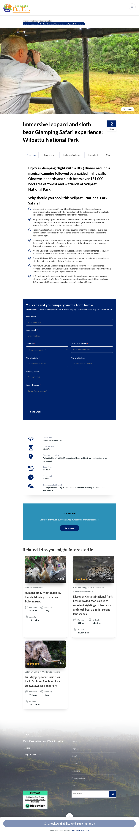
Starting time (48, 446)
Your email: (32, 330)
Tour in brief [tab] (49, 155)
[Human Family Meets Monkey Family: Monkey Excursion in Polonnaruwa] (45, 569)
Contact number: (79, 343)
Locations (76, 771)
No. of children (78, 357)
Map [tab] (108, 155)
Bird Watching (80, 587)
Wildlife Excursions (34, 587)
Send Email (35, 411)
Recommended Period (52, 485)
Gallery (129, 109)
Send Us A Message (80, 830)
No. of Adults (33, 357)
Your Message (33, 385)
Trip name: (31, 309)
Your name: (32, 316)
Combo (75, 763)
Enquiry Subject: (34, 371)
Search (75, 741)
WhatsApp (69, 528)
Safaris (75, 756)
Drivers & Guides (79, 778)
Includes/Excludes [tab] (71, 155)
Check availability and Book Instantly (71, 823)
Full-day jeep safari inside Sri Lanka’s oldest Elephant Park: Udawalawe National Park (43, 681)
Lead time (47, 467)
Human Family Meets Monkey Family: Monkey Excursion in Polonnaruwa (43, 597)
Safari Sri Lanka (97, 587)
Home (74, 734)
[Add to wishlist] (62, 560)
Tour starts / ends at (51, 455)
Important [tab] (93, 155)
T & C (74, 785)
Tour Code (47, 437)
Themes (75, 749)
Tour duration (48, 476)
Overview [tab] (31, 155)
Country (30, 343)
